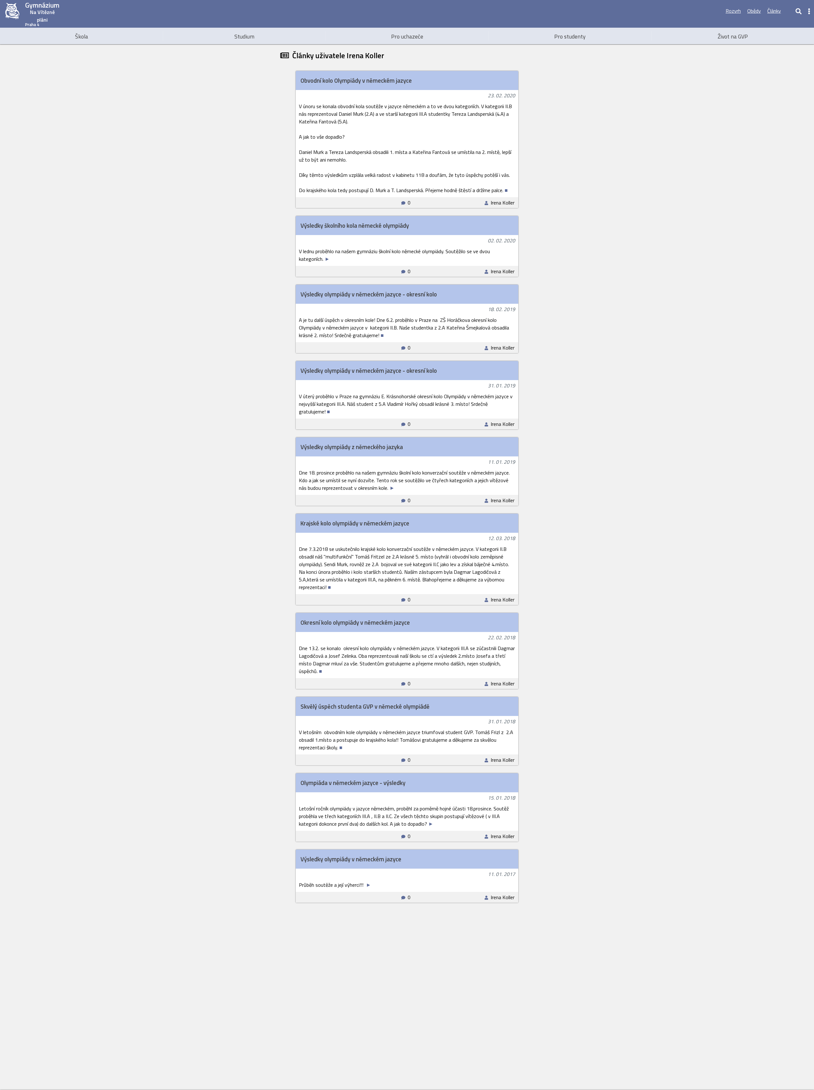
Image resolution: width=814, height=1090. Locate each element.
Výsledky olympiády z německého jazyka (351, 446)
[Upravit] (788, 11)
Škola (81, 36)
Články (774, 11)
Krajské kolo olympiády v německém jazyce (354, 523)
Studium (244, 36)
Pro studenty (570, 36)
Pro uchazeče (407, 36)
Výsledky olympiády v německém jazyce (350, 859)
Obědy (754, 11)
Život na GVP (733, 36)
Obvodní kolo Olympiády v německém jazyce (356, 80)
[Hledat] (798, 11)
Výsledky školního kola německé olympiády (354, 225)
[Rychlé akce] (809, 11)
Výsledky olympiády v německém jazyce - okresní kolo (368, 294)
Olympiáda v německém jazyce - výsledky (352, 782)
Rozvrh (733, 11)
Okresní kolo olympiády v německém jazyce (355, 622)
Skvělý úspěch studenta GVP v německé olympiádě (365, 706)
